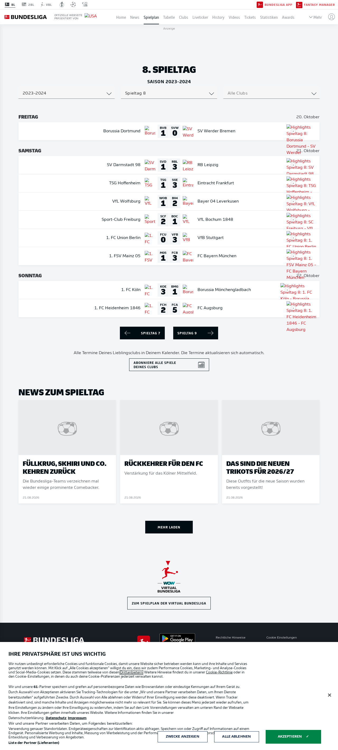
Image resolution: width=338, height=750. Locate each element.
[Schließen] (329, 695)
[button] (329, 17)
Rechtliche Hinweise (231, 637)
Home (121, 17)
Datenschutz (56, 718)
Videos (234, 17)
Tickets (250, 17)
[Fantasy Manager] (299, 4)
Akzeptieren (290, 736)
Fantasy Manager (319, 5)
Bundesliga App (278, 5)
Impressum (77, 718)
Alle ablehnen (236, 736)
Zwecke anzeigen (182, 736)
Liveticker (200, 17)
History (218, 17)
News (134, 17)
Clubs (183, 17)
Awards (288, 17)
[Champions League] (73, 4)
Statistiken (269, 17)
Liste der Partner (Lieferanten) (33, 743)
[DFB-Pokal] (62, 4)
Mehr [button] (317, 17)
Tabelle (169, 17)
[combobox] (66, 93)
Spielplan (151, 17)
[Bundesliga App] (260, 4)
